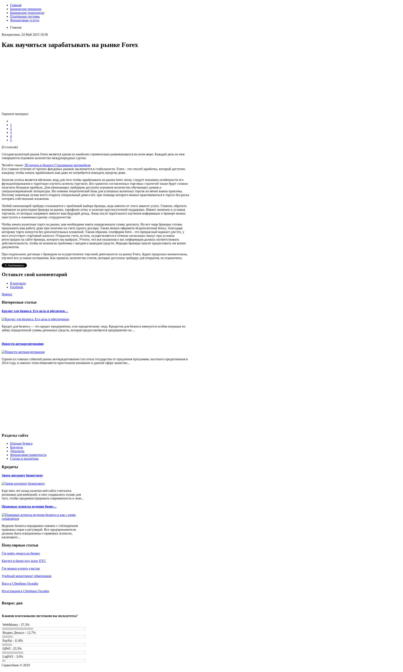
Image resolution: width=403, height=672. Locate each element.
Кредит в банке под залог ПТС (24, 561)
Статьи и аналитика (24, 458)
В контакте (18, 283)
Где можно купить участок (21, 568)
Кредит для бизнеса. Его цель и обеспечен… (35, 311)
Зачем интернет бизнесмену (22, 475)
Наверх (7, 294)
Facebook (16, 287)
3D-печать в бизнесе (39, 165)
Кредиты (16, 447)
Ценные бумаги (21, 443)
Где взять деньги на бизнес (21, 553)
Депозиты (17, 451)
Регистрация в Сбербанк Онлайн (25, 591)
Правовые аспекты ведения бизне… (29, 506)
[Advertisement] (96, 82)
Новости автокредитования (23, 344)
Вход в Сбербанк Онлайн (20, 583)
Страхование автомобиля (72, 165)
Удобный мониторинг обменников (26, 576)
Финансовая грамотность (28, 455)
